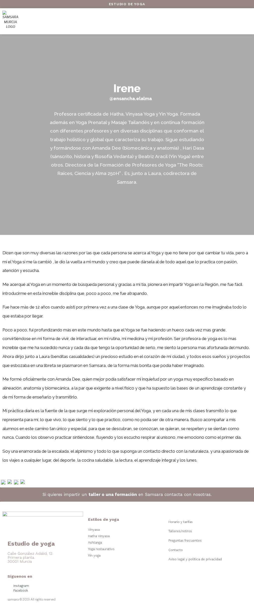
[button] (127, 21)
